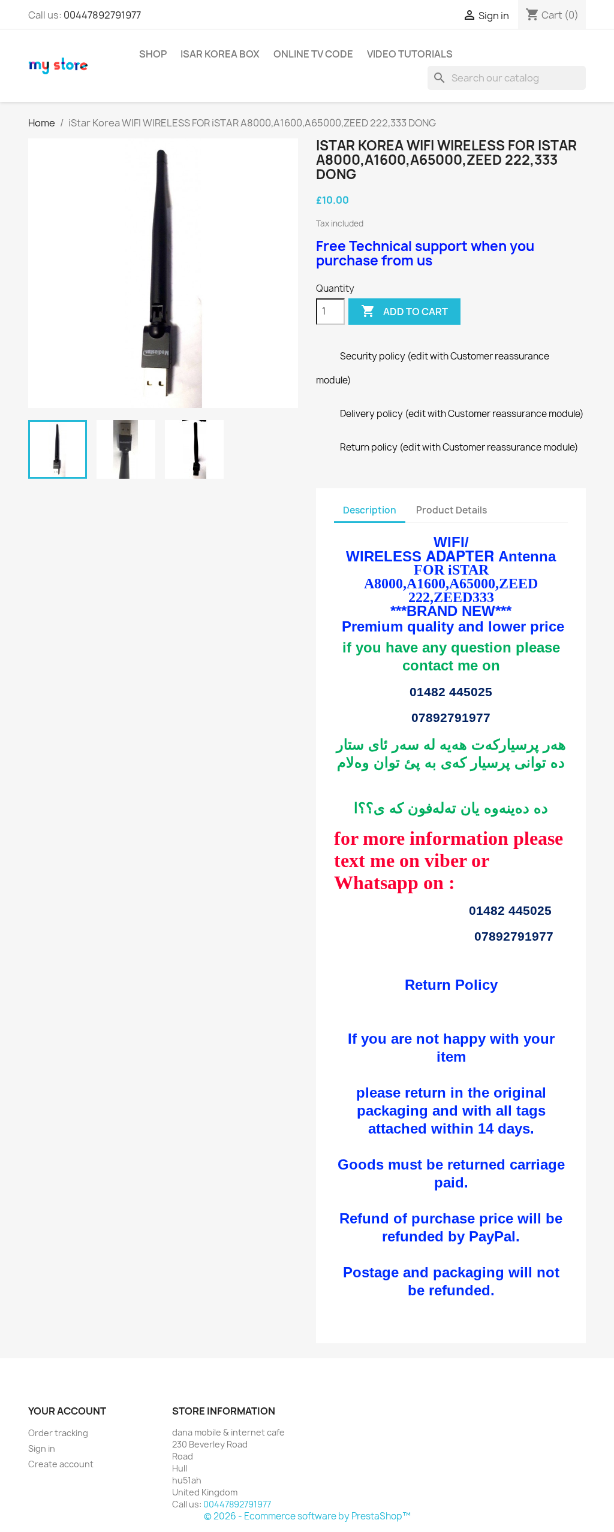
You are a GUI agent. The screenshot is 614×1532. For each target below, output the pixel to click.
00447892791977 (102, 15)
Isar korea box (220, 54)
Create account (61, 1464)
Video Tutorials (410, 54)
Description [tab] (369, 510)
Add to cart (404, 311)
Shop (153, 54)
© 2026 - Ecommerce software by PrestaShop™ (307, 1516)
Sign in (41, 1448)
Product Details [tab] (451, 510)
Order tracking (58, 1433)
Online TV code (313, 54)
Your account (67, 1411)
